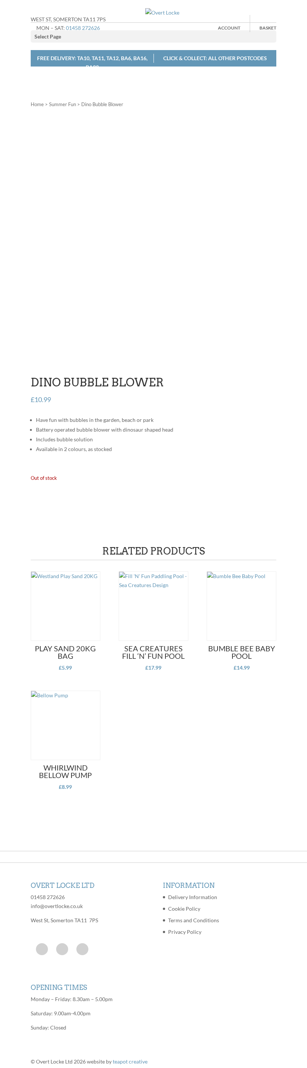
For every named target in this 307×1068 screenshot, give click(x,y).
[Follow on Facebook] (42, 949)
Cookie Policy (184, 908)
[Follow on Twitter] (62, 949)
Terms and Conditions (193, 920)
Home (37, 104)
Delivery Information (192, 897)
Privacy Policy (184, 932)
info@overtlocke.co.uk (57, 906)
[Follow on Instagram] (82, 949)
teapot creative (130, 1061)
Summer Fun (62, 104)
